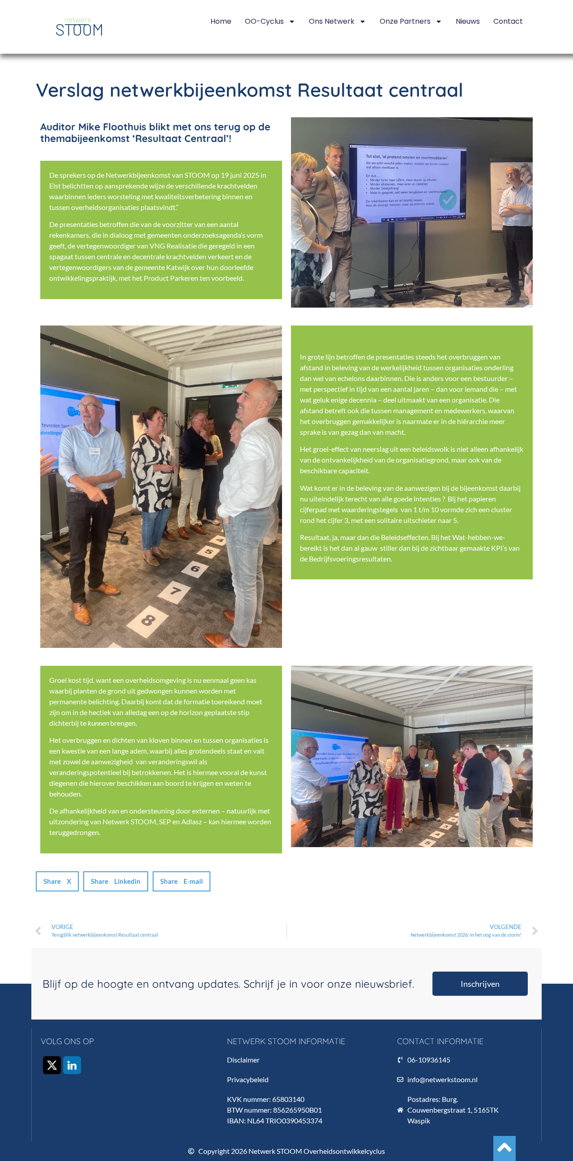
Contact (508, 21)
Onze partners (405, 21)
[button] (57, 881)
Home (220, 21)
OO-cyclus (264, 21)
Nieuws (468, 21)
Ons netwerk (332, 21)
